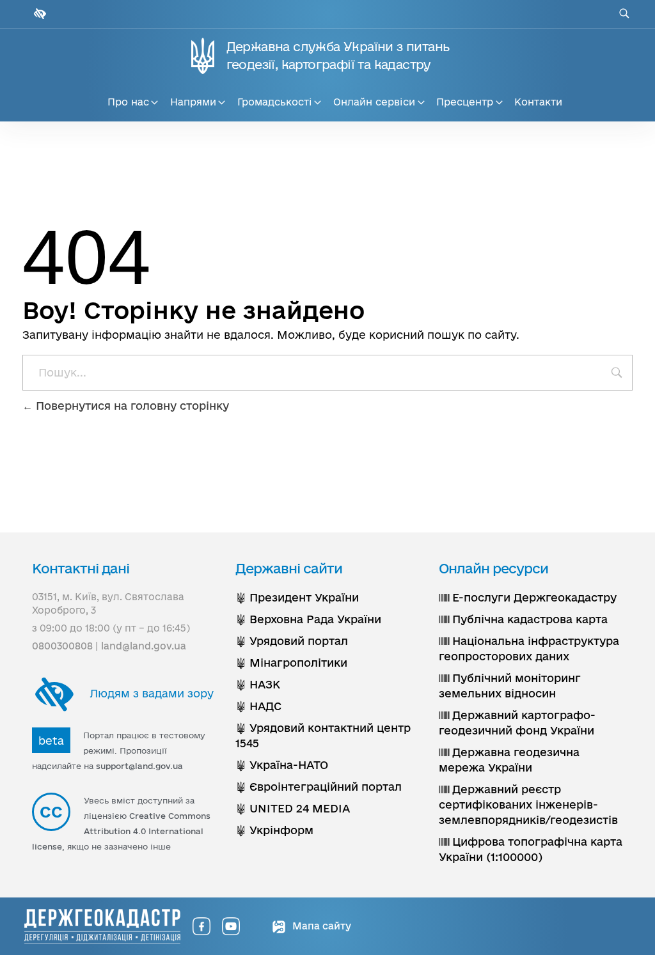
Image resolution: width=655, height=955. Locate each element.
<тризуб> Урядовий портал (291, 641)
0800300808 (62, 646)
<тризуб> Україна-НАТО (281, 765)
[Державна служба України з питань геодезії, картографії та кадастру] (102, 926)
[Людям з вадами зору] (38, 13)
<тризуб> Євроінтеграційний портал (318, 786)
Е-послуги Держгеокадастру (533, 597)
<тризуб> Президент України (297, 597)
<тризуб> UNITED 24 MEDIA (292, 808)
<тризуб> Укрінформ (274, 830)
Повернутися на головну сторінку (131, 406)
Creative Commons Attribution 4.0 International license (121, 831)
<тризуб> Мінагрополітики (291, 662)
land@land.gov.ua (143, 646)
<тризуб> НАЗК (257, 684)
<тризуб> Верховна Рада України (308, 619)
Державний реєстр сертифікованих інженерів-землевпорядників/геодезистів (528, 804)
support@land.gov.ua (139, 765)
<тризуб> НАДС (258, 706)
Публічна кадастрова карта (528, 619)
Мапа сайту (320, 925)
